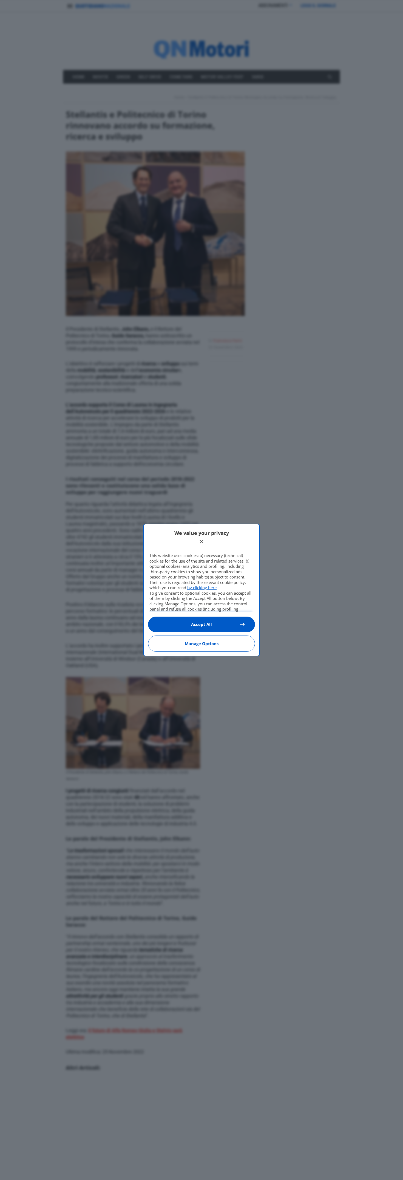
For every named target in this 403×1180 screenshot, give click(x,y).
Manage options (201, 643)
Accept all (201, 624)
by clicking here (202, 587)
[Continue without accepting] (201, 542)
